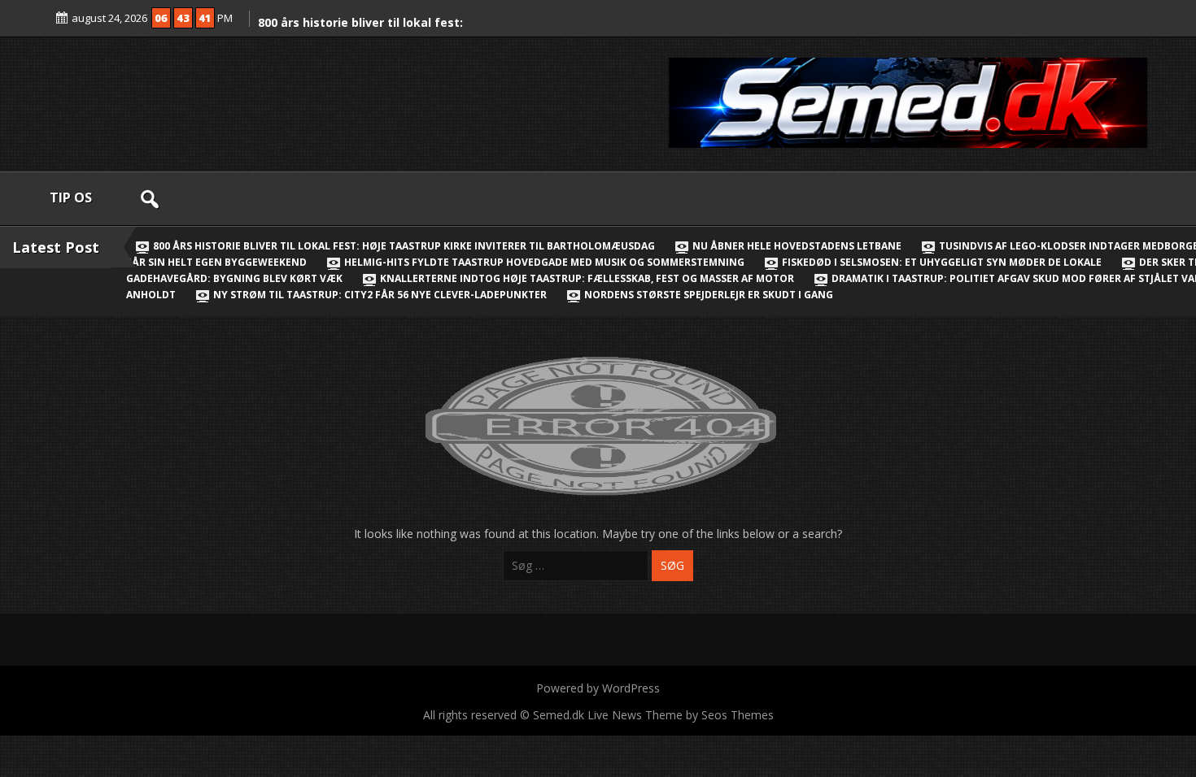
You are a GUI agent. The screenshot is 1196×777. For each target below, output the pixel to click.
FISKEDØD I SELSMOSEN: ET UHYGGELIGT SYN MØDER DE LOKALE (941, 262)
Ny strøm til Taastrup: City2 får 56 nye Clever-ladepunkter (380, 295)
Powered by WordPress (598, 688)
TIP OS (71, 197)
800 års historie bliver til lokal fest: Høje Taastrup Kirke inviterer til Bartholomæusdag (404, 246)
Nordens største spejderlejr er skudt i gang (707, 295)
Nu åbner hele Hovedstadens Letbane (797, 246)
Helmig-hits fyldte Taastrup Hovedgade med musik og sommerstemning (544, 262)
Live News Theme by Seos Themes (680, 715)
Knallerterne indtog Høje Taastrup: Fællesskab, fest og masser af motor (587, 278)
